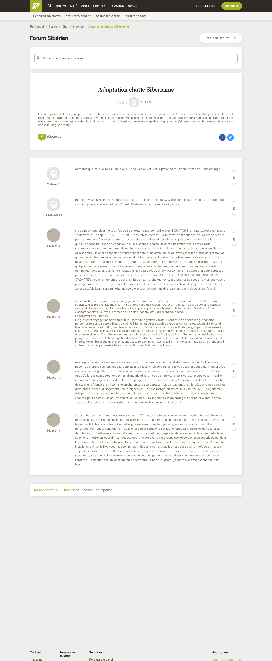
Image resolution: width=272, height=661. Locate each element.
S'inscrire (232, 5)
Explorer (100, 6)
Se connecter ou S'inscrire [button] (54, 490)
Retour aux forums (217, 38)
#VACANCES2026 (124, 6)
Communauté (66, 6)
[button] (222, 137)
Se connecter (205, 5)
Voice (85, 6)
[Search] (49, 6)
